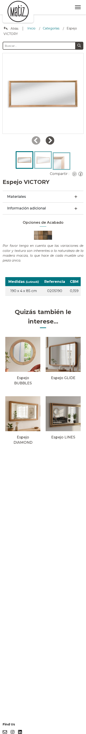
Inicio (31, 28)
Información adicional (26, 208)
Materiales (16, 196)
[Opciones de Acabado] (43, 235)
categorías (51, 28)
